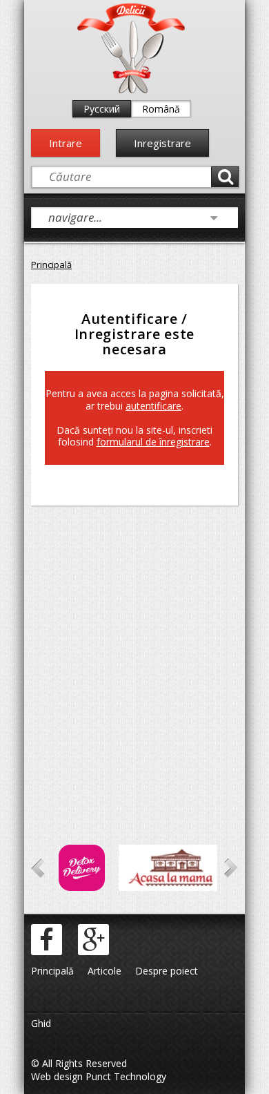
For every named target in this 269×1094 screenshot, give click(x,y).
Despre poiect (166, 970)
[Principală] (131, 90)
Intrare (65, 143)
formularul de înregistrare (153, 441)
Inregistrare (162, 143)
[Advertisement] (134, 656)
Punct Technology (124, 1076)
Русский (101, 108)
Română (161, 108)
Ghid (41, 1023)
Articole (104, 970)
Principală (51, 264)
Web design (57, 1076)
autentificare (153, 405)
